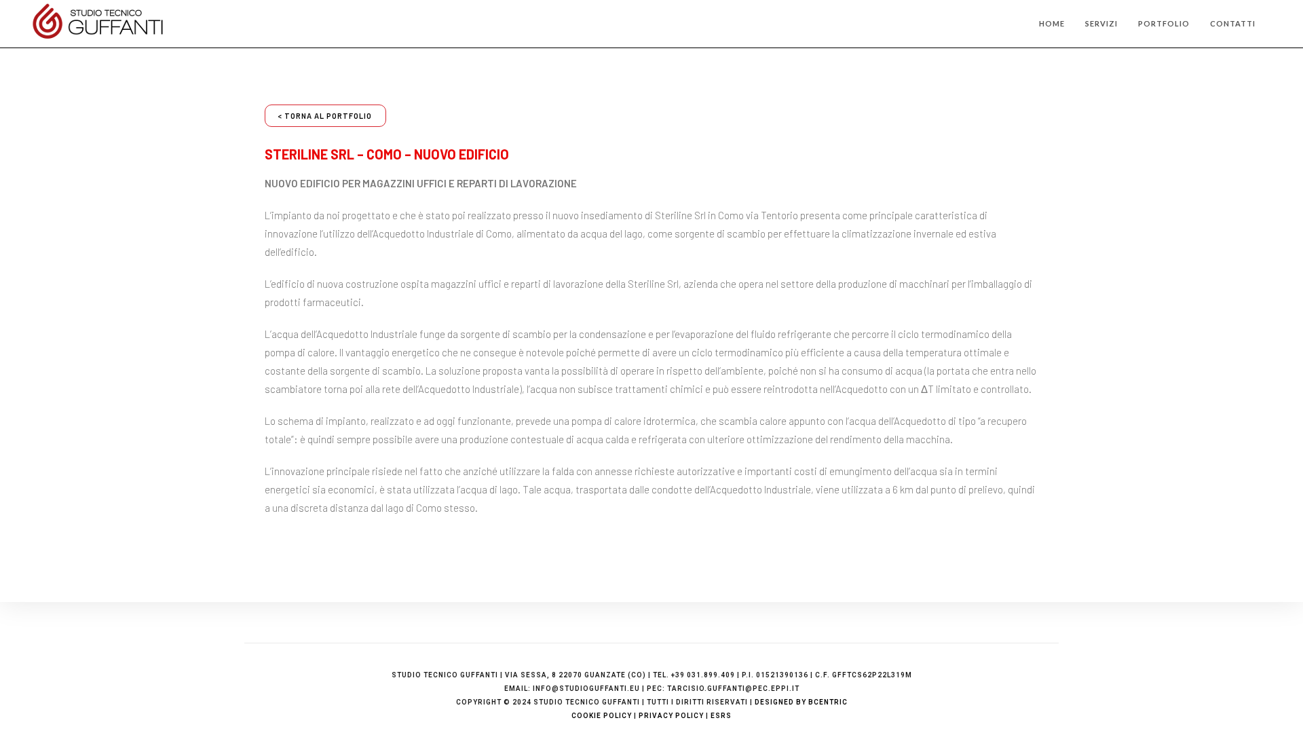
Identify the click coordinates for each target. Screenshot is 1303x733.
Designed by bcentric (801, 702)
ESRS (721, 715)
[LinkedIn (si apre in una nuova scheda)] (1276, 24)
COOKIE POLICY (601, 715)
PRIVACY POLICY (671, 715)
